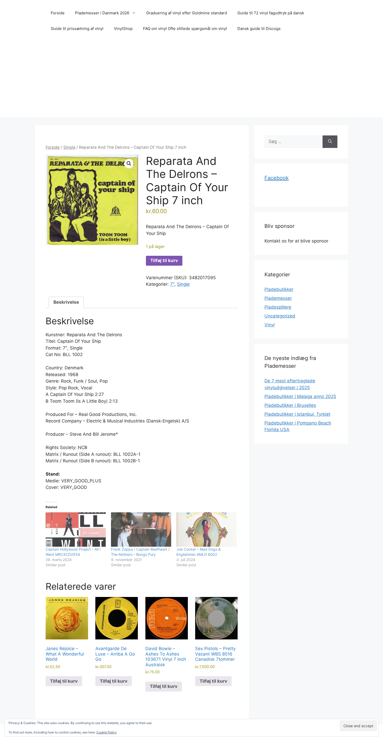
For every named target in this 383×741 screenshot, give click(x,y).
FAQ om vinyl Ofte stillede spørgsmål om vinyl (185, 28)
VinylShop (123, 28)
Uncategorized (279, 316)
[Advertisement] (191, 80)
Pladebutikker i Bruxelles (290, 405)
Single (69, 147)
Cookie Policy (106, 732)
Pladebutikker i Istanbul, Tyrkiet (297, 414)
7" (172, 284)
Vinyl (269, 324)
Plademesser (278, 298)
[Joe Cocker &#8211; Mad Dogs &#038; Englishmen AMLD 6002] (206, 529)
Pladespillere (277, 307)
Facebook (276, 178)
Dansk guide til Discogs (259, 28)
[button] (129, 163)
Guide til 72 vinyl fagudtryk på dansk (270, 12)
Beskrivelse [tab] (66, 302)
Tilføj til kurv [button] (64, 681)
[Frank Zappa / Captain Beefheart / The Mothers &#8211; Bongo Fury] (141, 529)
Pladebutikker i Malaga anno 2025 (300, 396)
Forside (58, 12)
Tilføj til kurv (164, 260)
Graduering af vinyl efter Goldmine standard (186, 12)
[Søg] (330, 141)
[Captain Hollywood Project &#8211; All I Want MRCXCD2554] (76, 529)
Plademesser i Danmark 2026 (102, 12)
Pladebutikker (278, 289)
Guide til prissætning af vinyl (77, 28)
